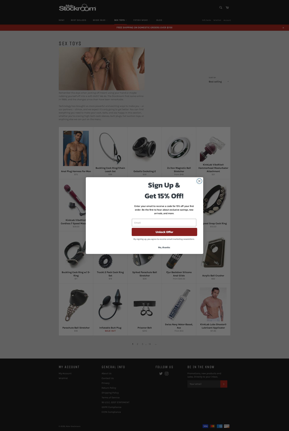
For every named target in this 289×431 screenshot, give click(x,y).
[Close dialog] (199, 181)
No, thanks (164, 247)
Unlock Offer (164, 232)
